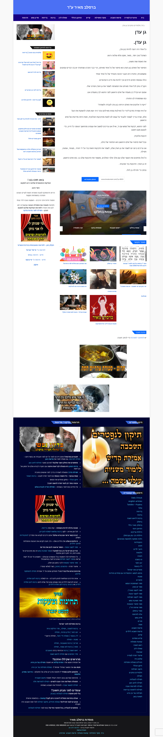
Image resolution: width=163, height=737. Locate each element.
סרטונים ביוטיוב (61, 566)
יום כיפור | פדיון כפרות (69, 632)
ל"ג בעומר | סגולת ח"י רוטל (67, 636)
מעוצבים (49, 650)
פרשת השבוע (115, 18)
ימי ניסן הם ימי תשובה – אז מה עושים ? (133, 286)
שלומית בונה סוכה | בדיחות (31, 52)
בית (142, 18)
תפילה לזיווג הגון (135, 683)
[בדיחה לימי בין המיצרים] (49, 93)
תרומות (25, 18)
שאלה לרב (63, 18)
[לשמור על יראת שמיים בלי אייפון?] (49, 162)
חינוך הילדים (75, 543)
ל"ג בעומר (138, 566)
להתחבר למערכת (137, 338)
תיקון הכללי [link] (74, 480)
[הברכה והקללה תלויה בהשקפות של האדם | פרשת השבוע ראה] (49, 152)
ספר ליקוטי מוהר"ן (135, 590)
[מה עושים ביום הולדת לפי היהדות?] (73, 253)
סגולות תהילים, (54, 702)
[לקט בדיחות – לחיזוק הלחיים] (49, 103)
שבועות (139, 652)
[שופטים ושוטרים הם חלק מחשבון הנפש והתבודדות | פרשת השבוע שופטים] (49, 131)
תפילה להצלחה (136, 679)
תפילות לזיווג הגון (35, 463)
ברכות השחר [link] (31, 476)
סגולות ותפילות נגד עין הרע (41, 667)
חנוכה (139, 556)
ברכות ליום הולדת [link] (33, 578)
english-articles (135, 501)
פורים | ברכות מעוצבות (69, 643)
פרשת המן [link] (49, 459)
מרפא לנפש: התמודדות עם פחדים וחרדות (125, 573)
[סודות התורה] (103, 279)
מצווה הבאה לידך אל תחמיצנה (105, 324)
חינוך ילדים (138, 549)
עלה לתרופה (137, 614)
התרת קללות (59, 662)
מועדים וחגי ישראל (135, 570)
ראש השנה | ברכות (70, 650)
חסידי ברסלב (111, 263)
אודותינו (62, 733)
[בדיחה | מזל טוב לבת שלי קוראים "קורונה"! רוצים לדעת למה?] (49, 65)
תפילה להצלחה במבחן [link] (59, 693)
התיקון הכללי (76, 18)
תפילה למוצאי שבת (70, 685)
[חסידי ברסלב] (103, 253)
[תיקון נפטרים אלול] (49, 141)
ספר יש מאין (137, 587)
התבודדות (138, 542)
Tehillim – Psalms (134, 504)
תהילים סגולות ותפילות (133, 662)
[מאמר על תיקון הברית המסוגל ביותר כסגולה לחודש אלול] (49, 170)
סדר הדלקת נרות (53, 628)
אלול (140, 508)
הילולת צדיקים (136, 532)
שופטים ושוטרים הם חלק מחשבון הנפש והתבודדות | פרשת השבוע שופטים (29, 131)
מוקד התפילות (100, 18)
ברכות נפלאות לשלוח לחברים (51, 531)
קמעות (43, 698)
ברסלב (139, 522)
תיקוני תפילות (136, 669)
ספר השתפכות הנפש (134, 583)
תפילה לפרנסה (74, 459)
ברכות (53, 18)
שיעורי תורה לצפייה (134, 655)
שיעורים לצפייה (130, 18)
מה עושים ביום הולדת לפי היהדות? (74, 263)
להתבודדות (24, 535)
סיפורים (139, 580)
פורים (140, 621)
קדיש (88, 18)
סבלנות (143, 296)
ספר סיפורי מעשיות (134, 604)
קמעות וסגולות (136, 642)
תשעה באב (137, 696)
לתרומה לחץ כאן (74, 727)
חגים (140, 546)
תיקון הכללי (137, 666)
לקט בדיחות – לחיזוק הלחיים (31, 100)
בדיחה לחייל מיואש (34, 72)
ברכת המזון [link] (73, 466)
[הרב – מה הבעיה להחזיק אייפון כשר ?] (49, 122)
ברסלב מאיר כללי (135, 525)
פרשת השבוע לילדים (134, 631)
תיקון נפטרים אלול (34, 138)
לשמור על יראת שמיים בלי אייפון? (29, 159)
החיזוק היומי (137, 528)
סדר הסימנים (73, 654)
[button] (36, 245)
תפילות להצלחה (34, 708)
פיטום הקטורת (40, 678)
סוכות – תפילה (72, 639)
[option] (103, 213)
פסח (140, 624)
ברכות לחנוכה (73, 628)
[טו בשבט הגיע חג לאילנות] (73, 276)
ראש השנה (138, 645)
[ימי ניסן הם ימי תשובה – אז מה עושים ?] (133, 276)
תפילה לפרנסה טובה (134, 686)
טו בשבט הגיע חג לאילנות (77, 286)
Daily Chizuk (136, 498)
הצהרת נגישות (81, 730)
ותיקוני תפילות (42, 702)
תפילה (139, 676)
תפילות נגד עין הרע (134, 693)
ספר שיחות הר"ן (136, 607)
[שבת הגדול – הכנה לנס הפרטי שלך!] (73, 302)
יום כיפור (138, 563)
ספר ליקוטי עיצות (135, 594)
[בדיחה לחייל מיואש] (49, 79)
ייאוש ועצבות (103, 212)
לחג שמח (64, 647)
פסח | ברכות (73, 647)
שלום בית (138, 659)
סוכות (140, 576)
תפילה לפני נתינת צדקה (32, 210)
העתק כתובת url (90, 179)
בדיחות (44, 18)
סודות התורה (112, 291)
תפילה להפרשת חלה (41, 681)
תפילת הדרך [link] (73, 472)
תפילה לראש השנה (57, 654)
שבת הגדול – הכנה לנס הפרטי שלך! (74, 312)
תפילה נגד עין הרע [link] (38, 662)
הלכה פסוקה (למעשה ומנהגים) (129, 539)
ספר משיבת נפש (135, 600)
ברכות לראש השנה (134, 518)
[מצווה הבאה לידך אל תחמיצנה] (103, 308)
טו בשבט (138, 559)
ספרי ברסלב (137, 611)
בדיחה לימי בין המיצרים (33, 90)
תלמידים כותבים (134, 25)
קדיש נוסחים (137, 638)
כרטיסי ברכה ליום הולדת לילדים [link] (61, 584)
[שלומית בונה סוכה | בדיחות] (49, 55)
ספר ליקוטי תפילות (134, 597)
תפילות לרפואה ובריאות (133, 690)
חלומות (139, 552)
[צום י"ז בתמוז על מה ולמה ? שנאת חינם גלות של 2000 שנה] (133, 253)
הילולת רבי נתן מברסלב (132, 535)
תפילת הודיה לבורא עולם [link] (45, 487)
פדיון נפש (35, 18)
